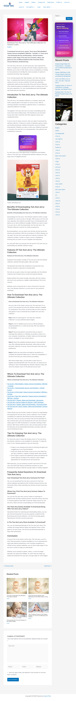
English (27, 2)
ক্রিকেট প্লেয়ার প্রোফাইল (60, 156)
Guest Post (50, 2)
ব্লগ (56, 195)
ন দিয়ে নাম (57, 178)
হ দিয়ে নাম (57, 215)
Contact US (41, 2)
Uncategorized (59, 133)
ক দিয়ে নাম (57, 153)
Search (57, 16)
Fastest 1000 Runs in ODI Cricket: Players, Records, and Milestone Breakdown (63, 74)
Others (34, 2)
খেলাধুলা (38, 7)
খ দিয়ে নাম (57, 158)
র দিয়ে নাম (57, 203)
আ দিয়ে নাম (57, 142)
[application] (34, 7)
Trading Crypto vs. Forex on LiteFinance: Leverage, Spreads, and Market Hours (63, 87)
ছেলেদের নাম (66, 2)
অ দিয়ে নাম (57, 136)
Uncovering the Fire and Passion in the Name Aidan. (16, 620)
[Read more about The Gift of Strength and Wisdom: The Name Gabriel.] (17, 585)
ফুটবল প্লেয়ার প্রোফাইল (60, 189)
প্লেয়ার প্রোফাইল (46, 7)
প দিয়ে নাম (57, 181)
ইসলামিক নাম (59, 2)
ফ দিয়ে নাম (57, 187)
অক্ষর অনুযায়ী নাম (29, 7)
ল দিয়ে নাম (57, 206)
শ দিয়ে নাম (57, 209)
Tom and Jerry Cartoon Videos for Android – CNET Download (25, 402)
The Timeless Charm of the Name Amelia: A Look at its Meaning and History (38, 615)
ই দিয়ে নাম (57, 144)
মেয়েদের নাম (21, 7)
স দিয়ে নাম (57, 212)
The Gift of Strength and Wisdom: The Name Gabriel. (16, 596)
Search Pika (47, 696)
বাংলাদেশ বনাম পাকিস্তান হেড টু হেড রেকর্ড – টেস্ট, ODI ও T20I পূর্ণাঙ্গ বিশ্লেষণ (62, 80)
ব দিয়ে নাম (57, 192)
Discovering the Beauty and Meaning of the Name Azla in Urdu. (38, 596)
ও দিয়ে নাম (57, 150)
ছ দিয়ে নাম (57, 164)
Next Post (48, 566)
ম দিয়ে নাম (57, 198)
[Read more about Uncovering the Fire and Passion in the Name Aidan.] (17, 610)
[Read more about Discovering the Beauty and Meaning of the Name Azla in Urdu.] (38, 585)
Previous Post (8, 566)
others (57, 130)
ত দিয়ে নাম (57, 172)
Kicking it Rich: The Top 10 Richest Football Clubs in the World (63, 94)
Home (20, 2)
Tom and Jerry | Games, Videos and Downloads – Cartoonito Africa (27, 404)
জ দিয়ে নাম (57, 170)
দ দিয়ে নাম (57, 175)
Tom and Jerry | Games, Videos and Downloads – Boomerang (25, 400)
